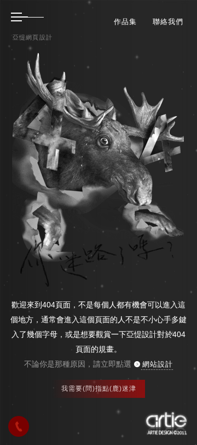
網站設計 (157, 364)
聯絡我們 (168, 21)
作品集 (125, 21)
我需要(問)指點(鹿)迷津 (98, 388)
